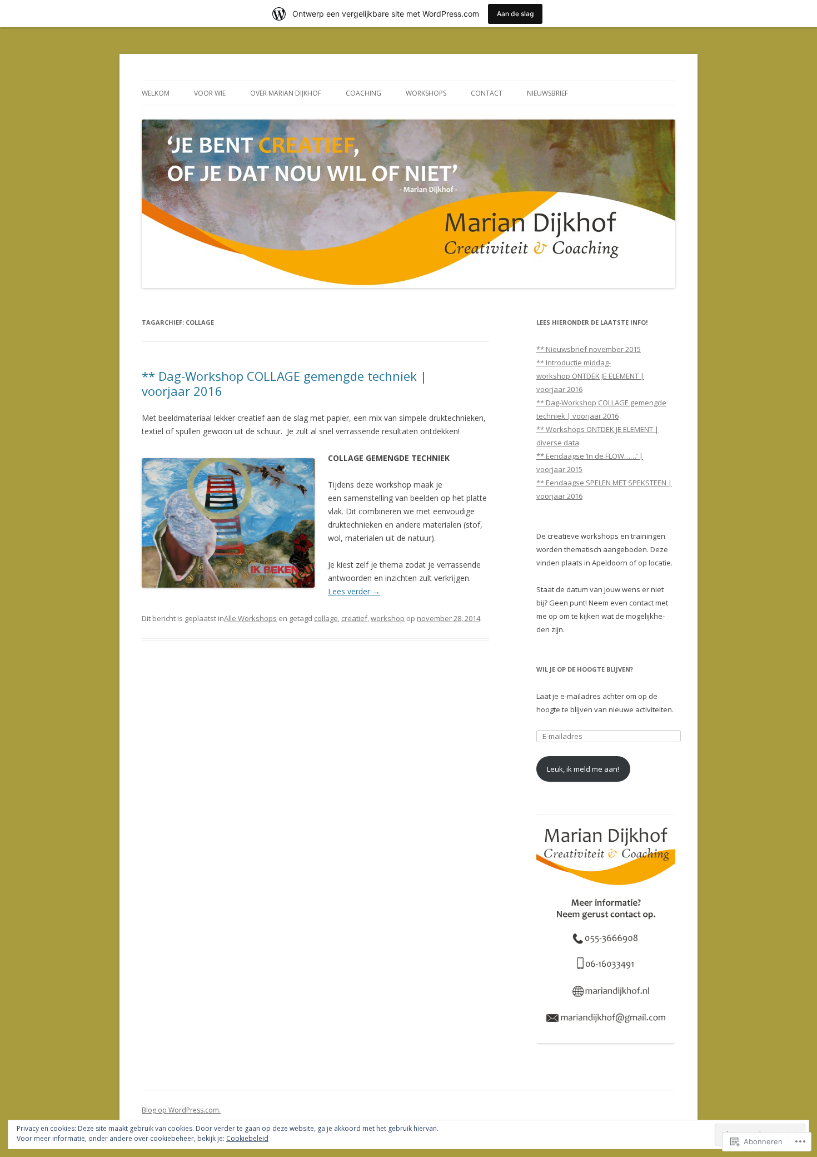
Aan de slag (515, 13)
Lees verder (354, 591)
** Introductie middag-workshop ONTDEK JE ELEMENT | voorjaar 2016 (590, 375)
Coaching (363, 93)
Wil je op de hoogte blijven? (584, 669)
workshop (388, 618)
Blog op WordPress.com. (181, 1110)
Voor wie (210, 93)
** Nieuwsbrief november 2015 (588, 349)
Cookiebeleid (247, 1138)
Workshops (426, 93)
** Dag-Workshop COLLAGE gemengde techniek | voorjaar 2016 (284, 383)
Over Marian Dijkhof (285, 93)
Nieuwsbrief (547, 93)
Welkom (156, 93)
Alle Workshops (250, 618)
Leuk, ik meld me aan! (583, 769)
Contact (486, 93)
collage (326, 618)
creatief (354, 618)
